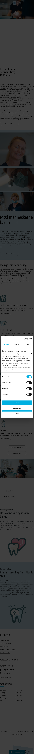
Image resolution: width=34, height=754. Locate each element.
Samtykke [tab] (6, 344)
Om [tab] (28, 344)
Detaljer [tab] (17, 344)
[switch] (29, 382)
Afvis (17, 413)
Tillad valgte (17, 408)
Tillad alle (17, 402)
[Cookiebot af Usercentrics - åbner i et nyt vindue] (24, 339)
